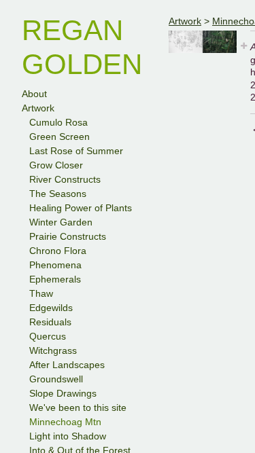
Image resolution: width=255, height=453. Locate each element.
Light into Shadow (67, 436)
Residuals (50, 321)
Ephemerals (55, 279)
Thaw (41, 293)
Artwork (38, 108)
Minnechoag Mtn (65, 421)
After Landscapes (67, 364)
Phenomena (55, 264)
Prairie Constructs (67, 236)
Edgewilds (51, 307)
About (34, 93)
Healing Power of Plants (80, 207)
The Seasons (57, 193)
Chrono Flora (57, 250)
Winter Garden (60, 222)
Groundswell (56, 379)
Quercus (47, 336)
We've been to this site (77, 407)
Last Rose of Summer (76, 150)
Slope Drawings (63, 393)
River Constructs (65, 179)
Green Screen (59, 136)
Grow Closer (56, 165)
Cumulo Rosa (58, 122)
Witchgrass (53, 350)
